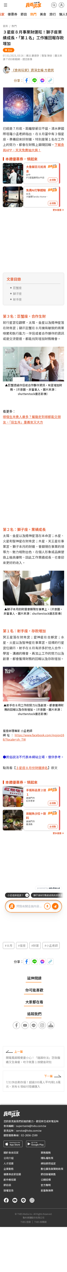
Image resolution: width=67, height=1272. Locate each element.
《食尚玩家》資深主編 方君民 (32, 70)
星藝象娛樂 (47, 1190)
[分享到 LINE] (34, 80)
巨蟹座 (17, 288)
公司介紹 (9, 1158)
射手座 (17, 299)
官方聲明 (46, 1185)
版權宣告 (9, 1190)
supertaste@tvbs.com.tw (31, 1126)
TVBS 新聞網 (40, 1221)
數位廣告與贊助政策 (52, 1169)
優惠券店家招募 (12, 1174)
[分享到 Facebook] (26, 80)
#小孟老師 (51, 945)
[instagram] (32, 1200)
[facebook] (6, 1200)
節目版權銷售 (48, 1174)
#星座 (22, 945)
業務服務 (46, 1152)
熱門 (33, 14)
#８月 (8, 945)
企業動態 (9, 1169)
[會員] (61, 5)
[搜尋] (54, 5)
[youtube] (15, 1200)
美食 (43, 14)
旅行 (52, 14)
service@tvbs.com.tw (28, 1130)
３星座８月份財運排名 (32, 767)
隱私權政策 (47, 1158)
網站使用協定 (48, 1163)
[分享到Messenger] (42, 80)
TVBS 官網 (26, 1221)
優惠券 (12, 14)
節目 (24, 14)
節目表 (7, 1185)
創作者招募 (10, 1179)
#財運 (35, 945)
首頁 (5, 26)
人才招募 (9, 1163)
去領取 (52, 179)
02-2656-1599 (29, 1135)
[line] (23, 1200)
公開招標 (46, 1179)
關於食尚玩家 (11, 1152)
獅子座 (17, 293)
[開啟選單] (5, 5)
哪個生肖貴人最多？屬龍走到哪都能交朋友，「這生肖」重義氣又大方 (32, 419)
